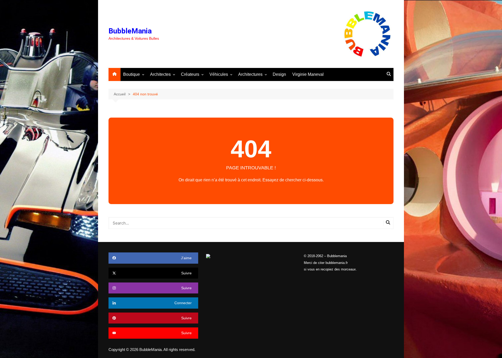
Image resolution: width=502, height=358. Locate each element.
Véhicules (218, 74)
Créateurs (190, 74)
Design (279, 74)
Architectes (160, 74)
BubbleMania (130, 31)
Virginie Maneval (308, 74)
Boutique (131, 74)
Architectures (250, 74)
